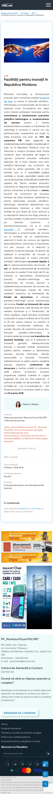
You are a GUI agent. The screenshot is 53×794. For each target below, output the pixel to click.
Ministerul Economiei (15, 420)
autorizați (35, 508)
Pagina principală (9, 13)
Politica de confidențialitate (15, 737)
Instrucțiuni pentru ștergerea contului (20, 741)
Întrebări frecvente (11, 728)
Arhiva (4, 724)
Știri (33, 13)
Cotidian (24, 13)
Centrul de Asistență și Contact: (22, 668)
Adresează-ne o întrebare (20, 712)
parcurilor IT (12, 229)
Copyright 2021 (6, 780)
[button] (43, 764)
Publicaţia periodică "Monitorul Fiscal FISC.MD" (25, 417)
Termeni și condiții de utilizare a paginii (21, 732)
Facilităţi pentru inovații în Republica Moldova (22, 15)
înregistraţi (24, 508)
